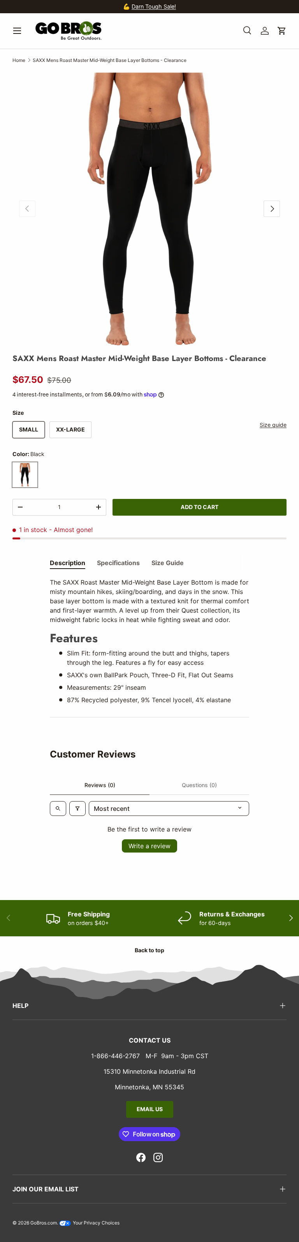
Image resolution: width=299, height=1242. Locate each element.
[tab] (67, 562)
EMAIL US (150, 1109)
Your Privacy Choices (96, 1223)
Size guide (273, 424)
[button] (281, 30)
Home (18, 60)
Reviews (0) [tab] (99, 785)
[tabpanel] (149, 641)
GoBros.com (43, 1223)
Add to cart (199, 507)
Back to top (149, 950)
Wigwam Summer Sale (170, 6)
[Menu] (17, 30)
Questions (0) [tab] (199, 785)
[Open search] (58, 808)
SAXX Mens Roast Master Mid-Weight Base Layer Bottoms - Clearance (109, 60)
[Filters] (77, 808)
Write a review (149, 846)
